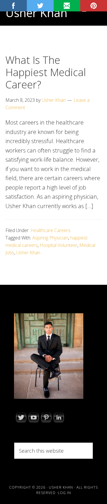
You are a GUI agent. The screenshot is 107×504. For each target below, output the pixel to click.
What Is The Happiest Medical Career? (45, 72)
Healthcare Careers (50, 230)
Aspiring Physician (50, 238)
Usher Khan (36, 13)
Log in (64, 492)
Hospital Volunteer (58, 245)
